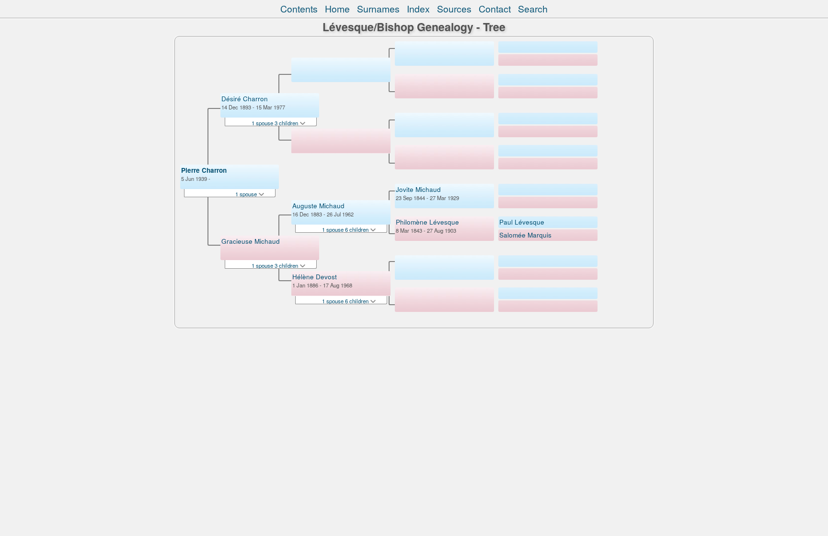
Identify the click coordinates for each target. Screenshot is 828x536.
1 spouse (246, 194)
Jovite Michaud (418, 189)
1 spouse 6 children (346, 229)
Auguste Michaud (318, 205)
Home (337, 8)
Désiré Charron (244, 98)
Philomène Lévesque (427, 221)
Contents (299, 8)
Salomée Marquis (525, 234)
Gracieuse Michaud (250, 241)
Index (418, 8)
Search (533, 8)
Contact (495, 8)
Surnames (378, 8)
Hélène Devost (314, 276)
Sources (454, 8)
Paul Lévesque (521, 221)
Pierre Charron (204, 170)
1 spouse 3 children (275, 123)
